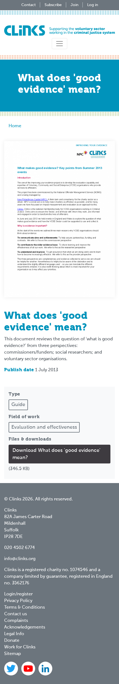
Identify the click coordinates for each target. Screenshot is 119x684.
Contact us (15, 614)
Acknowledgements (24, 627)
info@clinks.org (19, 559)
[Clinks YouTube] (28, 668)
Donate (11, 640)
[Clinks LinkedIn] (45, 668)
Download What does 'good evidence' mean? (56, 454)
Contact (28, 5)
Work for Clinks (19, 647)
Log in (92, 5)
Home (15, 126)
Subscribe (53, 5)
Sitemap (12, 654)
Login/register (18, 594)
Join (74, 5)
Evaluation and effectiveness (44, 427)
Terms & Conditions (24, 607)
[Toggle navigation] (59, 43)
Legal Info (14, 634)
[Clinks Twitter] (11, 668)
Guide (18, 404)
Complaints (16, 621)
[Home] (59, 30)
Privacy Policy (18, 601)
